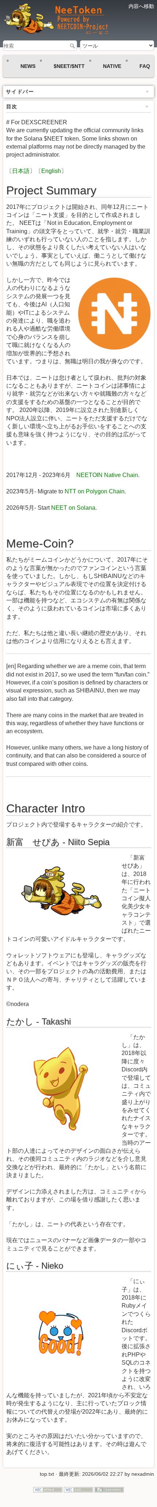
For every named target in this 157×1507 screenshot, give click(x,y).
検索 (73, 45)
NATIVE (112, 66)
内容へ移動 (141, 6)
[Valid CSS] (78, 1489)
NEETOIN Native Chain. (107, 475)
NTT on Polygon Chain (95, 491)
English (51, 171)
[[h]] (65, 20)
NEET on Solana (73, 508)
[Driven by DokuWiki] (109, 1489)
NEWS (27, 66)
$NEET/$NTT (69, 66)
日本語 (21, 171)
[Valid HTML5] (47, 1489)
